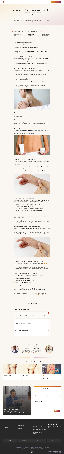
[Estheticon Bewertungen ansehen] (54, 440)
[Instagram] (49, 424)
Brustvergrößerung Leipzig (21, 424)
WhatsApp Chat (6, 430)
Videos (32, 1)
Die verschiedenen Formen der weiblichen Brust (39, 429)
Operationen (18, 1)
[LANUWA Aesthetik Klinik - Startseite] (4, 2)
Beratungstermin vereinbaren (56, 1)
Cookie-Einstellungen (16, 451)
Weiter (56, 410)
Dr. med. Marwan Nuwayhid (26, 12)
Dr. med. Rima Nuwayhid (39, 352)
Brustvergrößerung (38, 172)
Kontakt (41, 1)
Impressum (4, 451)
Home (15, 1)
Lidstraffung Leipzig (20, 430)
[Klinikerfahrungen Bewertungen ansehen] (39, 440)
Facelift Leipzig (20, 428)
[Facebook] (51, 424)
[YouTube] (54, 424)
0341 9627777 (6, 427)
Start (3, 7)
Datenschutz (9, 451)
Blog (29, 1)
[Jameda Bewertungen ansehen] (10, 440)
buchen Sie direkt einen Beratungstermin (41, 393)
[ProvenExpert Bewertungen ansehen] (25, 440)
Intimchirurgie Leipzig (21, 425)
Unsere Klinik (36, 1)
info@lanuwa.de (6, 428)
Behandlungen (25, 1)
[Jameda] (56, 424)
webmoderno (59, 452)
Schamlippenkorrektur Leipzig (22, 427)
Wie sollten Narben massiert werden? (38, 430)
